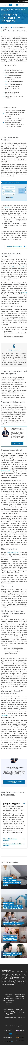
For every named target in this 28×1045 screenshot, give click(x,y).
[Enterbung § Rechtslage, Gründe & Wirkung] (14, 950)
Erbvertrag (24, 292)
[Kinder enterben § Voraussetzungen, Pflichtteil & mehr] (14, 935)
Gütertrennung (5, 470)
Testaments (4, 715)
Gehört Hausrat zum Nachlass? (14, 73)
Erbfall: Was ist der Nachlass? (13, 70)
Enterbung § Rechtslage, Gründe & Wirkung (12, 954)
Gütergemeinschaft (13, 552)
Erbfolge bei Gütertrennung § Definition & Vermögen (13, 923)
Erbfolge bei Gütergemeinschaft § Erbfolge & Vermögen (13, 905)
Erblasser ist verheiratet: (14, 84)
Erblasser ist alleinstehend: (15, 81)
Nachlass (7, 207)
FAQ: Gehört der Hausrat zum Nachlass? (14, 97)
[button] (14, 803)
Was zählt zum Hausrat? (14, 75)
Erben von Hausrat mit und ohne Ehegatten (13, 78)
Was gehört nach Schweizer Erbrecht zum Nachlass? (11, 804)
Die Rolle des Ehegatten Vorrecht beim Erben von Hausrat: (12, 88)
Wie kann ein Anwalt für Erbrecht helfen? (12, 93)
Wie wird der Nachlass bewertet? (10, 839)
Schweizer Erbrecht (18, 267)
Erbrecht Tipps (9, 9)
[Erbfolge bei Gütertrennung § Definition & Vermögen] (14, 919)
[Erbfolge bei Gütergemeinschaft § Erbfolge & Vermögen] (14, 900)
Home (2, 9)
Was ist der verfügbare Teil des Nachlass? (12, 844)
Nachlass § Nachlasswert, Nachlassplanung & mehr (12, 881)
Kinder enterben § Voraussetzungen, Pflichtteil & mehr (10, 938)
